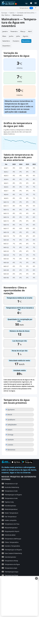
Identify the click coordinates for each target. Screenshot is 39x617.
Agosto (25, 36)
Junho (11, 36)
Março (22, 31)
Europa (4, 13)
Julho (18, 36)
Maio (4, 36)
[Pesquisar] (26, 3)
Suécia (12, 13)
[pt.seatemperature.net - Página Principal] (9, 3)
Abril (30, 31)
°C (31, 8)
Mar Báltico (6, 15)
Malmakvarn (17, 15)
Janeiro (5, 31)
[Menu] (36, 3)
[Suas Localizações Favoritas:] (31, 3)
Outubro (16, 41)
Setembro (6, 41)
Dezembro (6, 46)
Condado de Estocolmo (25, 13)
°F (35, 8)
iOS (15, 112)
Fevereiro (14, 31)
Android (22, 112)
